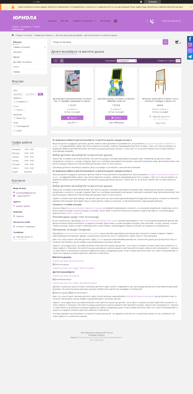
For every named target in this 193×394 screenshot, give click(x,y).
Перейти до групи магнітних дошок (68, 261)
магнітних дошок (110, 220)
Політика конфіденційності (111, 337)
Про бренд (105, 21)
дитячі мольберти (157, 143)
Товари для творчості (44, 35)
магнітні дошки (95, 208)
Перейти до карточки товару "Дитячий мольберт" (75, 283)
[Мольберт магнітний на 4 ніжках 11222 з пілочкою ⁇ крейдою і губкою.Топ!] (160, 81)
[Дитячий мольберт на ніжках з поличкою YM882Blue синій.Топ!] (116, 81)
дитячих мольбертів (90, 220)
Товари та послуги (23, 35)
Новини (16, 72)
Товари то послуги (83, 21)
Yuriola (100, 239)
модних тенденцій (74, 213)
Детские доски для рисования (69, 35)
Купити (73, 117)
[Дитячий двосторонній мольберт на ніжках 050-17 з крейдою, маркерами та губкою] (72, 81)
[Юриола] (25, 17)
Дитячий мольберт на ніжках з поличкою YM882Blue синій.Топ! (116, 100)
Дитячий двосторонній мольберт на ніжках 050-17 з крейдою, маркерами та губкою (72, 100)
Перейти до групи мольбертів (66, 276)
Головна (52, 21)
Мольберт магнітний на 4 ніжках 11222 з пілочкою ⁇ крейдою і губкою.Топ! (160, 100)
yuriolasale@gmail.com (26, 193)
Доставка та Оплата (22, 62)
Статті (16, 67)
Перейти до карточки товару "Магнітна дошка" (74, 268)
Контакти (17, 52)
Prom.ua (109, 333)
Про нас (65, 21)
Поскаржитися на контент (89, 337)
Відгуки (16, 57)
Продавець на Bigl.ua (96, 335)
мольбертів (131, 296)
